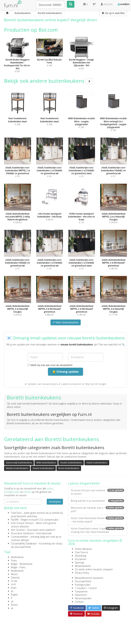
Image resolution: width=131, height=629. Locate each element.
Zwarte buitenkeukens (43, 468)
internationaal (43, 533)
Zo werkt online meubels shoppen (94, 569)
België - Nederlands (21, 564)
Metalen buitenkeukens (17, 468)
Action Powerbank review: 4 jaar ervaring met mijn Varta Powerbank (97, 530)
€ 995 (17, 65)
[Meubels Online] (7, 13)
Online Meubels (83, 549)
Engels (14, 594)
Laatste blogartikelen (84, 483)
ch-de (14, 581)
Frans (14, 560)
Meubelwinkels (83, 566)
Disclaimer (80, 559)
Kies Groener (18, 529)
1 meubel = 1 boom (86, 588)
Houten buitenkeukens (71, 462)
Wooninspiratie (83, 598)
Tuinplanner (81, 591)
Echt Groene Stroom (22, 523)
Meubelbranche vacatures (89, 577)
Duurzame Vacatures (22, 533)
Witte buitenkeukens (46, 462)
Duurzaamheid (83, 581)
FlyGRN (14, 519)
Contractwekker (19, 536)
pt (12, 591)
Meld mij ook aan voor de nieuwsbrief (51, 365)
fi (11, 598)
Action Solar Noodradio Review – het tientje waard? (97, 519)
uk (12, 601)
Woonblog (80, 555)
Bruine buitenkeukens (68, 468)
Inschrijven (55, 501)
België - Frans (18, 567)
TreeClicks (16, 512)
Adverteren (81, 594)
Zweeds (15, 577)
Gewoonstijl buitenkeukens (19, 462)
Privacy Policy (82, 572)
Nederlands (17, 557)
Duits (14, 587)
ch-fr (13, 584)
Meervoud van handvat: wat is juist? (97, 509)
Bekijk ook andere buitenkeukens (45, 80)
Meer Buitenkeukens (66, 322)
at (12, 608)
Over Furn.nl (81, 552)
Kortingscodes (83, 584)
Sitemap (79, 562)
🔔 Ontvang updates (65, 371)
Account (108, 4)
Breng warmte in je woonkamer (97, 500)
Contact (79, 601)
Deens (14, 604)
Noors (14, 574)
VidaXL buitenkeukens (96, 462)
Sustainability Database (24, 543)
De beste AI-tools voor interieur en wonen (97, 492)
